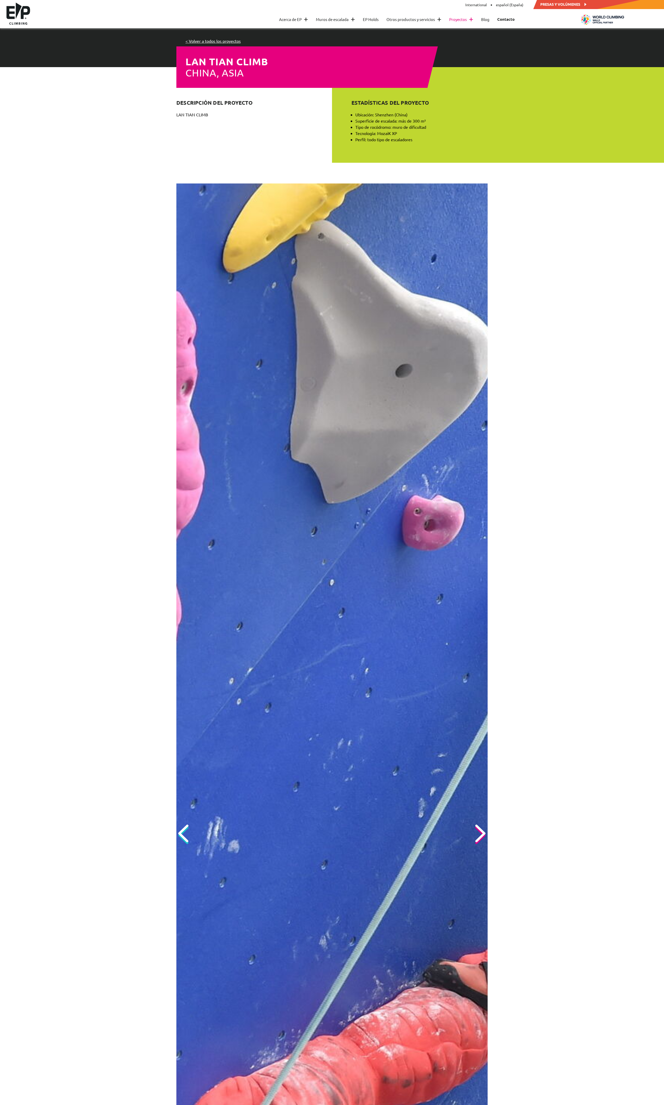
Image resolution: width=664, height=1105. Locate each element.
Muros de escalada (335, 19)
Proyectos (461, 19)
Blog (485, 19)
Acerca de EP (293, 19)
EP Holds (371, 19)
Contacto (506, 19)
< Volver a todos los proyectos (213, 41)
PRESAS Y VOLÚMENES (560, 4)
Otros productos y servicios (413, 19)
